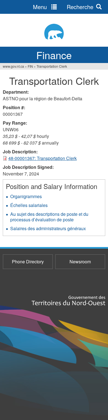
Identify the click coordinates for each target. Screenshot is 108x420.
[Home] (54, 31)
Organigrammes (26, 196)
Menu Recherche (63, 7)
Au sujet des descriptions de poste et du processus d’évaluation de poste (49, 217)
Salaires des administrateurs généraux (48, 228)
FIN (30, 66)
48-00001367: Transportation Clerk (42, 158)
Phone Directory (28, 261)
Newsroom (80, 261)
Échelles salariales (29, 205)
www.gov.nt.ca (13, 66)
